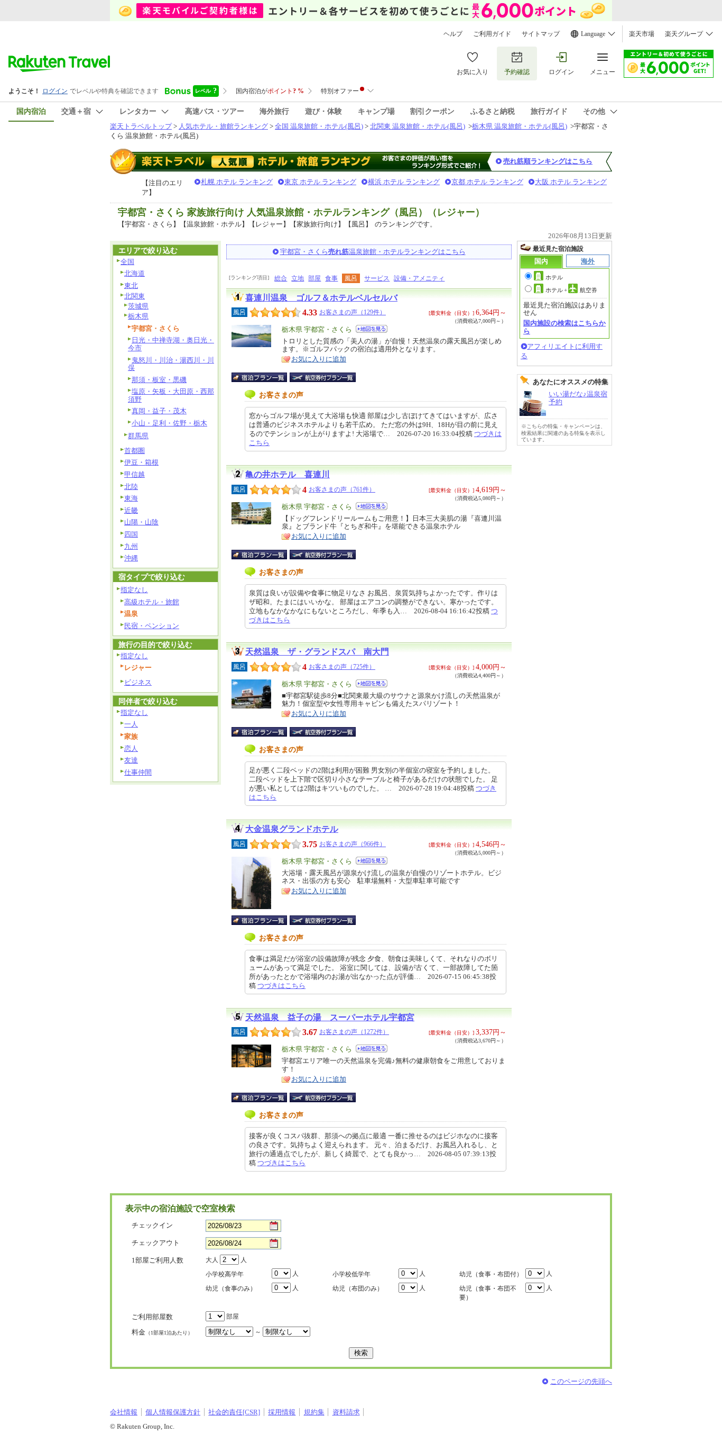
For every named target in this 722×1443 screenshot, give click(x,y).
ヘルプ (452, 34)
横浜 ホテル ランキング (404, 182)
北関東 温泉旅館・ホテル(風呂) (417, 126)
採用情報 (281, 1412)
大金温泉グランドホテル (291, 828)
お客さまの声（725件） (342, 666)
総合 (280, 278)
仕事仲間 (138, 772)
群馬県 (138, 436)
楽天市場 (641, 34)
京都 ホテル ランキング (487, 182)
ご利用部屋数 (152, 1317)
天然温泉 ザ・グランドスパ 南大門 (317, 651)
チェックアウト (156, 1243)
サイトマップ (541, 34)
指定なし (134, 590)
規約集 (314, 1412)
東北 (131, 285)
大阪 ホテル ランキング (571, 182)
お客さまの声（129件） (352, 312)
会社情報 (123, 1412)
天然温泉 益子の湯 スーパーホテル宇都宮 (329, 1017)
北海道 (134, 273)
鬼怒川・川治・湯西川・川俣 (171, 364)
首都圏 (134, 451)
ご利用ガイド (492, 34)
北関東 (134, 296)
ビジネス (138, 682)
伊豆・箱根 (141, 462)
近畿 (131, 510)
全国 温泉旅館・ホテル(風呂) (319, 126)
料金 (162, 1332)
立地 (297, 278)
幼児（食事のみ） (231, 1288)
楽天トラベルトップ (141, 126)
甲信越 (134, 474)
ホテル (554, 277)
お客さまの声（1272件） (354, 1032)
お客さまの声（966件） (352, 844)
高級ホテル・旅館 (151, 602)
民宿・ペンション (151, 626)
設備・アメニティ (419, 278)
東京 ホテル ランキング (320, 182)
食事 (331, 278)
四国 (131, 534)
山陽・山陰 (141, 522)
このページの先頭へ (581, 1381)
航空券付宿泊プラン (323, 377)
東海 (131, 498)
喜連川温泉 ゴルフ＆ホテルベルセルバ (321, 297)
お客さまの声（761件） (342, 489)
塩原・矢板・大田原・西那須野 (171, 395)
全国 (127, 262)
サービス (377, 278)
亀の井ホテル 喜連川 (287, 474)
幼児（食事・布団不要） (487, 1293)
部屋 (314, 278)
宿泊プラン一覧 (265, 377)
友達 (131, 760)
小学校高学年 (225, 1274)
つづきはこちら (281, 986)
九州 (131, 546)
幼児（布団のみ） (357, 1288)
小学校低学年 (351, 1274)
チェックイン (152, 1225)
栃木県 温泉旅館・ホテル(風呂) (519, 126)
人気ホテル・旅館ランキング (223, 126)
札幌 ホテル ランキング (237, 182)
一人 (131, 724)
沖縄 (131, 558)
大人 (212, 1260)
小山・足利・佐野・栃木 (169, 423)
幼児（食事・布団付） (491, 1274)
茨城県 (138, 306)
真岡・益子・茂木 (159, 411)
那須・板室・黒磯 (159, 380)
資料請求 (346, 1412)
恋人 (131, 748)
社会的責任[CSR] (234, 1412)
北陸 (131, 487)
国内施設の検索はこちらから (564, 326)
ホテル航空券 (571, 290)
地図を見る (371, 329)
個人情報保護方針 (172, 1412)
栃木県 (138, 316)
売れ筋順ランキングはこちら (548, 161)
